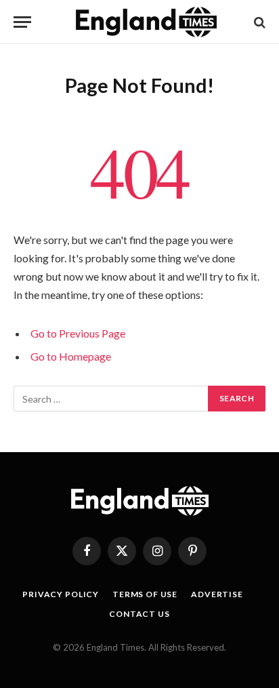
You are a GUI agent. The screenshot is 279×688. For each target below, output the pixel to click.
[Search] (258, 22)
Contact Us (139, 614)
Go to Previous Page (77, 333)
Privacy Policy (60, 594)
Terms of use (144, 594)
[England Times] (146, 22)
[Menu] (22, 22)
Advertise (217, 594)
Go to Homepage (70, 356)
